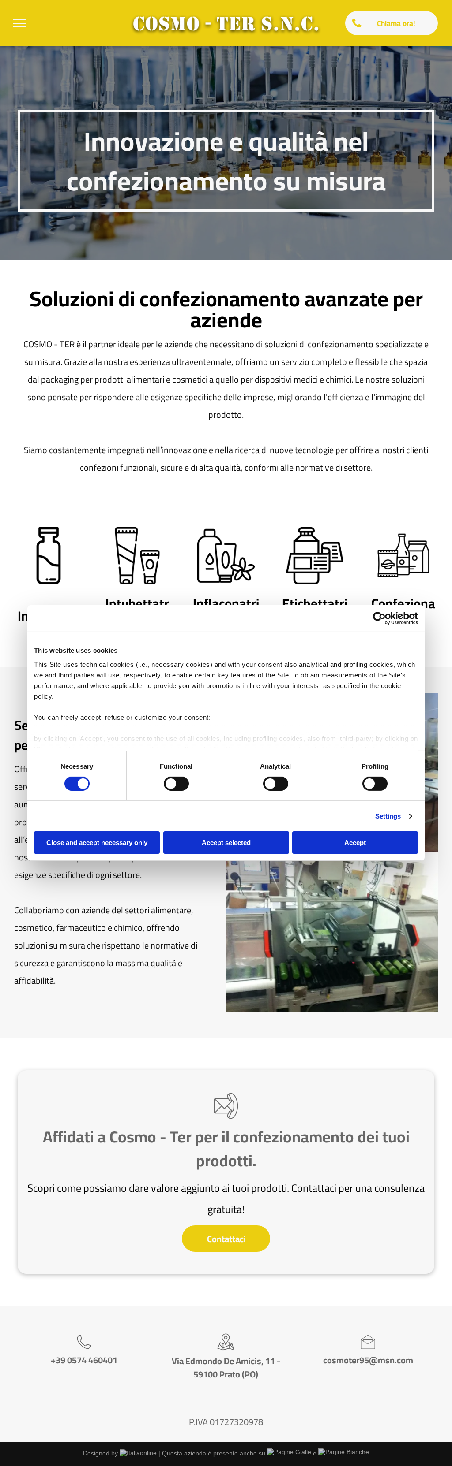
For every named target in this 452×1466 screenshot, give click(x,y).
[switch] (176, 784)
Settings (388, 816)
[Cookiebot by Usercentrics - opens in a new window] (379, 618)
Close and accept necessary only (96, 842)
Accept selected (226, 842)
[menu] (19, 23)
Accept (355, 842)
